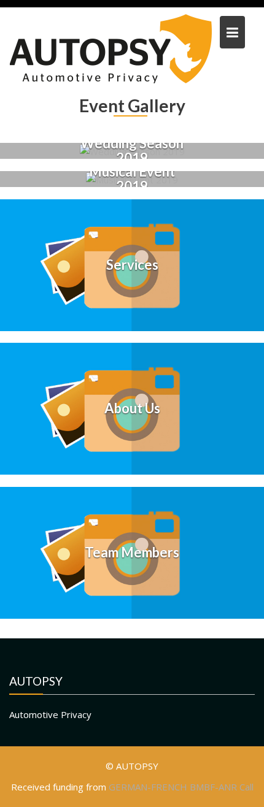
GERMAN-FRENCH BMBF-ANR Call (181, 787)
